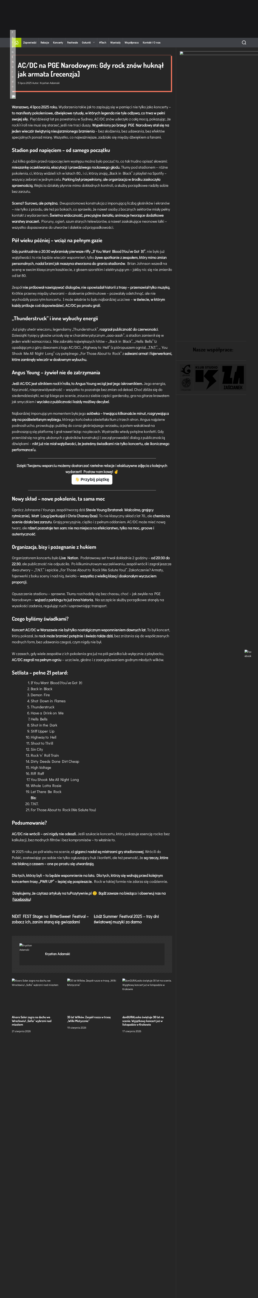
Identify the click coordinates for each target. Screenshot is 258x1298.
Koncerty (58, 42)
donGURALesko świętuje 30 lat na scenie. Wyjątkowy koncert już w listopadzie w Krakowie (143, 1020)
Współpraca (132, 42)
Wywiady (115, 42)
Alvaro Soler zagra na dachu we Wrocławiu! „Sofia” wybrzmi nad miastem (31, 1020)
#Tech (102, 42)
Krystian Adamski (50, 83)
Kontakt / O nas (152, 42)
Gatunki (86, 42)
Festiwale (72, 42)
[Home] (17, 42)
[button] (186, 370)
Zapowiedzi (29, 42)
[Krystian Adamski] (30, 947)
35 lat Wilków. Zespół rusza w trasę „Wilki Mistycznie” (89, 1019)
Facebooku (21, 899)
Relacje (45, 42)
